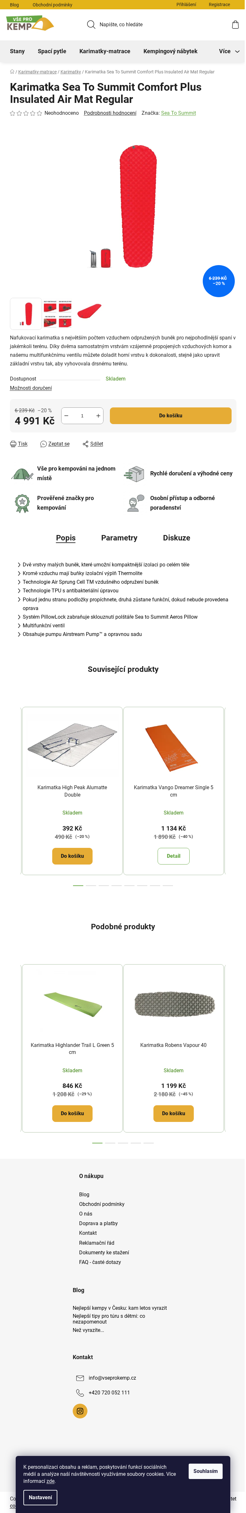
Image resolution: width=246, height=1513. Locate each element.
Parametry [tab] (119, 537)
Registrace (219, 4)
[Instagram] (80, 1411)
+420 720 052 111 (109, 1393)
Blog (14, 4)
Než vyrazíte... (88, 1330)
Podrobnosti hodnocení (110, 113)
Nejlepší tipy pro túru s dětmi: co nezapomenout (109, 1319)
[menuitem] (17, 51)
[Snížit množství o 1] (66, 416)
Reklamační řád (96, 1243)
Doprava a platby (98, 1223)
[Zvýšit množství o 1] (98, 416)
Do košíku (170, 416)
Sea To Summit (178, 113)
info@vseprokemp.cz (112, 1378)
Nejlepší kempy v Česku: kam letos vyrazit (120, 1308)
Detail (173, 856)
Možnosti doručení (31, 388)
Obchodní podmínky (52, 4)
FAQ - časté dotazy (100, 1262)
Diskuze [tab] (176, 537)
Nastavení (40, 1497)
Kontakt (88, 1233)
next (231, 794)
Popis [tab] (66, 537)
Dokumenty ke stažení (104, 1253)
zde (50, 1481)
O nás (85, 1214)
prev (15, 794)
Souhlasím (205, 1471)
